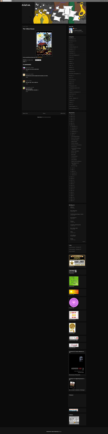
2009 (71, 193)
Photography (71, 85)
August (73, 133)
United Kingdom (72, 106)
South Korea (71, 94)
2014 (71, 185)
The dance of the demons (76, 144)
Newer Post (25, 113)
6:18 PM (31, 74)
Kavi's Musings (73, 210)
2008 (71, 195)
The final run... (74, 157)
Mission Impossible (75, 151)
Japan (70, 61)
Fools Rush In (73, 217)
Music (70, 77)
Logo (70, 65)
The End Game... (74, 156)
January (73, 174)
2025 (71, 116)
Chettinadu (71, 53)
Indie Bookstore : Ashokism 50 (75, 247)
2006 (71, 199)
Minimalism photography (74, 73)
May (73, 169)
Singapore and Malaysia (74, 92)
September (74, 131)
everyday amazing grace (75, 224)
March (73, 171)
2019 (71, 176)
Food (70, 57)
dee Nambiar (28, 87)
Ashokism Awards (72, 46)
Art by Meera (73, 235)
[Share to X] (38, 60)
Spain (70, 96)
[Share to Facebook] (39, 60)
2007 (71, 197)
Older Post (63, 113)
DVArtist (72, 207)
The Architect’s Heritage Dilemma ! (76, 149)
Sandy (71, 238)
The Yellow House (74, 139)
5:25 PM (32, 67)
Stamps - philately (72, 98)
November (74, 128)
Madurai (70, 69)
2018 (71, 178)
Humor (70, 59)
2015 (71, 183)
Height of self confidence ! (76, 161)
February (73, 173)
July (72, 134)
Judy (71, 231)
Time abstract (74, 159)
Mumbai (70, 75)
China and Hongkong (73, 55)
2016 (71, 181)
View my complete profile (78, 31)
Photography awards (73, 87)
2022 (71, 121)
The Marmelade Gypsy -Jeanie (76, 214)
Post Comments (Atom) (46, 117)
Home (44, 113)
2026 (71, 114)
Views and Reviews (73, 108)
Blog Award (71, 51)
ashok (75, 28)
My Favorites (71, 79)
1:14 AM (29, 80)
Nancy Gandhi (72, 251)
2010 (71, 192)
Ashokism (71, 44)
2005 (71, 200)
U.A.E (70, 104)
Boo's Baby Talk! (74, 228)
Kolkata (70, 63)
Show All (84, 241)
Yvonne (72, 221)
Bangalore (71, 49)
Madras (70, 67)
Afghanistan (71, 38)
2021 (71, 123)
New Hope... (73, 154)
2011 (71, 190)
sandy (27, 80)
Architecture (71, 40)
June (73, 167)
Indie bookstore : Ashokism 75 (75, 249)
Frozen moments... (75, 143)
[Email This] (35, 60)
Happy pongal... (74, 141)
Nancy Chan (28, 67)
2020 (71, 124)
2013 (71, 187)
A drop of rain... (74, 146)
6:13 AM (32, 87)
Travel (70, 102)
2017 (71, 180)
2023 (71, 119)
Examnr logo (73, 152)
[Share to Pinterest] (40, 60)
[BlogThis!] (37, 60)
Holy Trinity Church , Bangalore (75, 164)
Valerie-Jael (28, 74)
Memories (71, 71)
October (73, 129)
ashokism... (26, 5)
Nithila (70, 83)
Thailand (71, 100)
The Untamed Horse (75, 136)
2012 (71, 188)
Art (26, 61)
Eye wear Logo (74, 165)
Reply (27, 70)
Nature (70, 81)
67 (72, 419)
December (74, 126)
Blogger (60, 431)
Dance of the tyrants (75, 138)
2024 (71, 118)
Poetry (70, 89)
